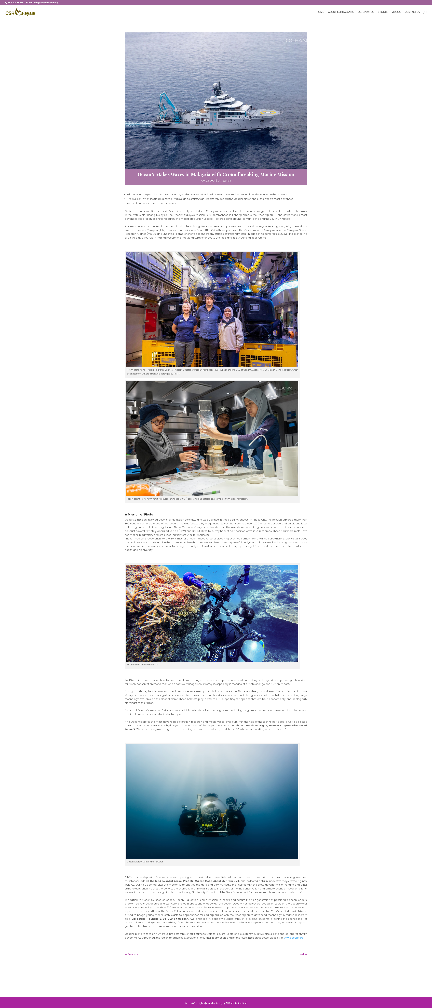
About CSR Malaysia (341, 12)
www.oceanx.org (294, 937)
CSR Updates (366, 12)
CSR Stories (224, 180)
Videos (396, 12)
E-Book (382, 12)
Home (320, 12)
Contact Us (412, 12)
